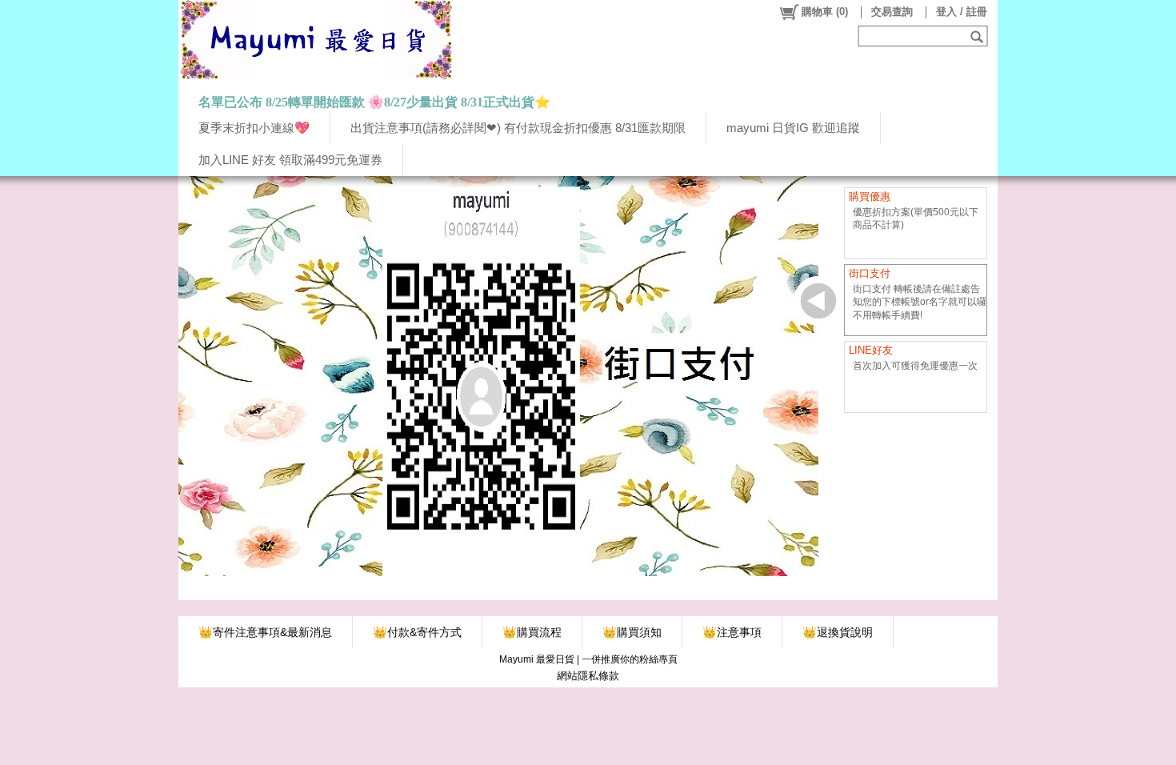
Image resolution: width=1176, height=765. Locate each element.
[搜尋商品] (979, 36)
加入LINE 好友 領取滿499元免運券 (290, 159)
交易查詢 (892, 12)
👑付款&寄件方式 (417, 632)
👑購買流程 (532, 632)
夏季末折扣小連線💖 (254, 127)
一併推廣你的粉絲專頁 (630, 659)
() (825, 12)
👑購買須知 (632, 632)
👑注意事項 (732, 632)
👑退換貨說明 (837, 632)
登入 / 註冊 (961, 12)
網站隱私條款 (588, 676)
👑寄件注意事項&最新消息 (265, 632)
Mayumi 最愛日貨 (536, 659)
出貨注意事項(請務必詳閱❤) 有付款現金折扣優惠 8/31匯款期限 (518, 127)
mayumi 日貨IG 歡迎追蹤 (793, 127)
